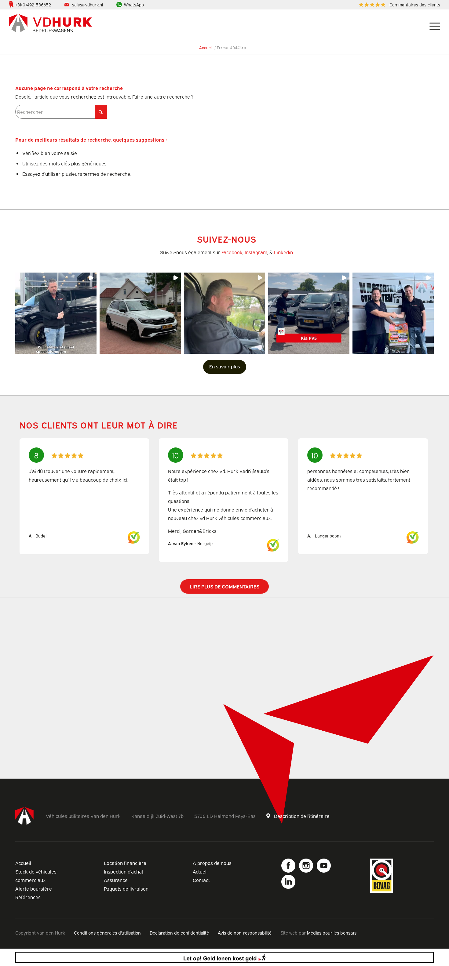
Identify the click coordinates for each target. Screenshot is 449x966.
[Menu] (432, 24)
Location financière (125, 862)
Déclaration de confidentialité (179, 932)
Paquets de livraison (126, 888)
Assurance (116, 880)
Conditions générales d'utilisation (107, 932)
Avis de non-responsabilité (245, 932)
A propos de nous (212, 862)
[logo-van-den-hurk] (50, 24)
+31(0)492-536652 (33, 4)
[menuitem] (398, 4)
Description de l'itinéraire (302, 815)
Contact (201, 880)
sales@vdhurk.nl (87, 4)
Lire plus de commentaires (224, 586)
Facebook (232, 252)
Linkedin (283, 252)
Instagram (256, 252)
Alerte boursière (33, 888)
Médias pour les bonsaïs (331, 932)
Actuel (199, 871)
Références (28, 897)
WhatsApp (134, 4)
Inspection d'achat (123, 871)
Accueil (23, 862)
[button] (56, 313)
